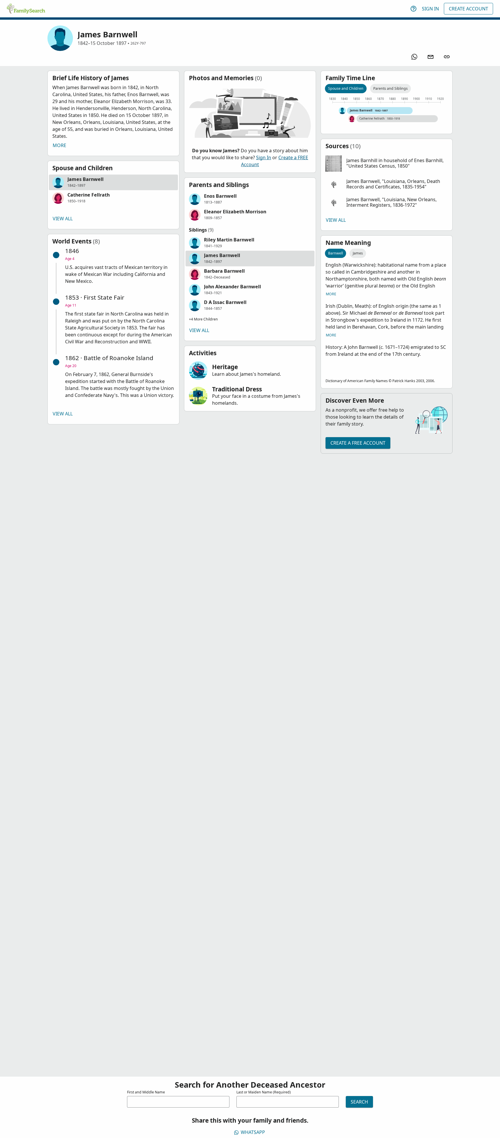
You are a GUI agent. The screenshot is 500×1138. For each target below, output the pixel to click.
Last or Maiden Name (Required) (263, 1092)
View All (63, 218)
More (59, 145)
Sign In (430, 9)
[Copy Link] (447, 57)
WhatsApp (253, 1132)
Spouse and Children (345, 88)
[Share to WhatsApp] (414, 57)
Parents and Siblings (390, 88)
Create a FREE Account (357, 443)
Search (359, 1102)
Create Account (468, 9)
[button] (113, 182)
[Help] (413, 8)
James (358, 253)
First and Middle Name (146, 1092)
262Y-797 (138, 43)
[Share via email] (430, 57)
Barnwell (335, 253)
